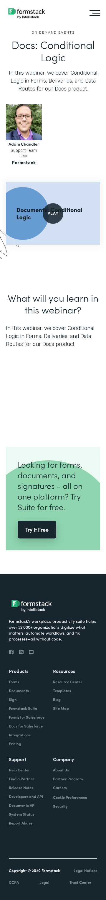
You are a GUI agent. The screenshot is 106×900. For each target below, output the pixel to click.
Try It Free (37, 529)
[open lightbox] (53, 213)
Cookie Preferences (70, 797)
